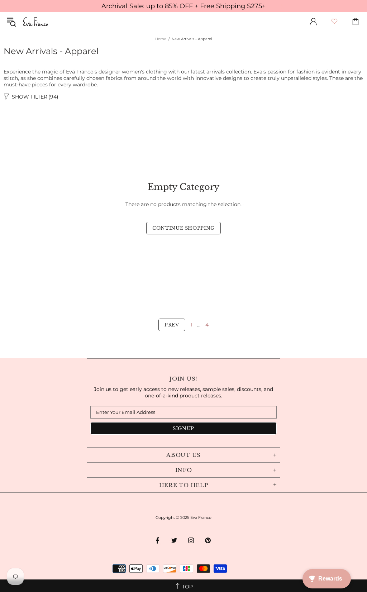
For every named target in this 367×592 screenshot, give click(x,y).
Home (160, 39)
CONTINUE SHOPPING (183, 228)
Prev (172, 325)
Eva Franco (35, 21)
